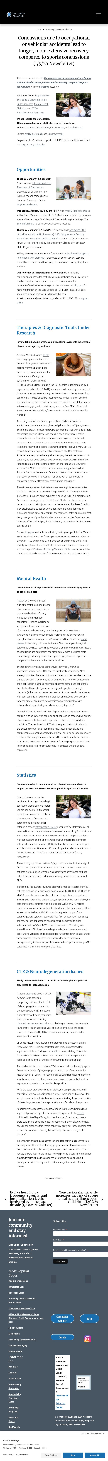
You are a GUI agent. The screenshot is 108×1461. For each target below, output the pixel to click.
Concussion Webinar (62, 1318)
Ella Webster (42, 127)
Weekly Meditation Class (77, 210)
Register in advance (27, 204)
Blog (89, 1319)
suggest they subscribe (33, 144)
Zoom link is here (25, 223)
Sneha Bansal (76, 127)
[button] (53, 1279)
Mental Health (41, 104)
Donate (62, 1337)
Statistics (21, 108)
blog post (79, 285)
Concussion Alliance (63, 29)
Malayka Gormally (34, 133)
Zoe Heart (30, 127)
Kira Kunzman (57, 127)
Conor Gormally (55, 133)
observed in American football (32, 1023)
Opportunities (42, 95)
